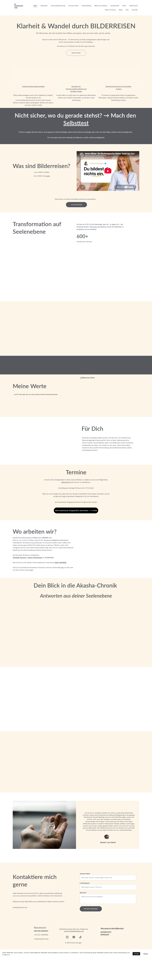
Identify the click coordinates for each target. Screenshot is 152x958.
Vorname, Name (85, 874)
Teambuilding (86, 6)
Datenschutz (106, 932)
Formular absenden (91, 909)
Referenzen (134, 6)
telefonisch (65, 482)
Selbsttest (44, 6)
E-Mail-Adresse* (85, 883)
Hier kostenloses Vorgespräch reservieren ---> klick (76, 510)
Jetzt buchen (76, 53)
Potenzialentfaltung (58, 6)
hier (64, 496)
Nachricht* (83, 893)
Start (35, 6)
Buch (124, 6)
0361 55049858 (60, 562)
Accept (136, 953)
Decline (145, 953)
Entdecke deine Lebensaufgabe (33, 86)
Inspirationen (29, 658)
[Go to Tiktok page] (80, 937)
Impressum (105, 934)
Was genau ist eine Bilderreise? (112, 928)
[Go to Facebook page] (74, 937)
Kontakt (135, 10)
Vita (127, 10)
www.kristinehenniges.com (74, 931)
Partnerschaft (73, 6)
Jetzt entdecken (63, 345)
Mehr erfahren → (82, 369)
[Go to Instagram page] (67, 937)
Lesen (48, 176)
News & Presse (110, 10)
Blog (120, 10)
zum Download (76, 204)
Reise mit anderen (100, 6)
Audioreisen (115, 6)
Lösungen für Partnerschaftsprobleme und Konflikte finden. (76, 89)
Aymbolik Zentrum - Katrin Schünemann (27, 557)
